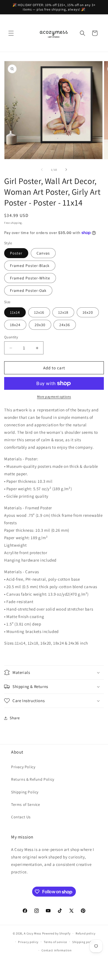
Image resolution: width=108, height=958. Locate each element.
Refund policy (85, 933)
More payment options (54, 396)
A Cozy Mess (32, 933)
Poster (16, 253)
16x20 (88, 312)
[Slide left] (42, 169)
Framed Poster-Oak (28, 290)
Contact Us (21, 816)
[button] (11, 33)
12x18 (63, 312)
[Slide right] (66, 169)
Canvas (43, 253)
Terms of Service (25, 804)
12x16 (39, 312)
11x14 (15, 312)
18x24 (15, 324)
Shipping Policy (24, 792)
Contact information (56, 950)
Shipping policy (83, 942)
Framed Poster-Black (30, 265)
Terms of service (55, 942)
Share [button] (15, 717)
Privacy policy (28, 942)
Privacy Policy (23, 766)
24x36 (64, 324)
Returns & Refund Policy (32, 779)
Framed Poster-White (30, 278)
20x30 (40, 324)
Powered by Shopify (56, 933)
